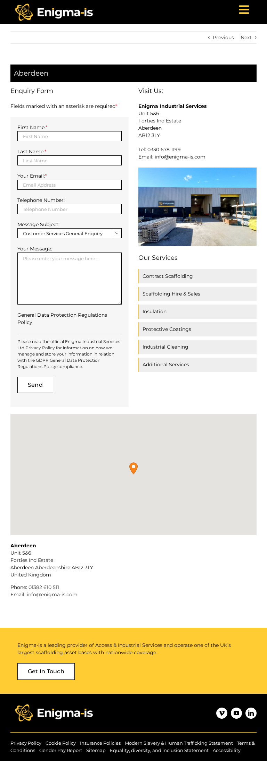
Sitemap (96, 750)
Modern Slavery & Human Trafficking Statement (179, 743)
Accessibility (227, 750)
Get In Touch (46, 671)
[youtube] (236, 713)
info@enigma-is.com (52, 594)
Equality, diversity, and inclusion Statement (159, 750)
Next (246, 37)
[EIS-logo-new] (53, 703)
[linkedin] (251, 713)
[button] (133, 468)
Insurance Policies (100, 743)
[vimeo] (221, 713)
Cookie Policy (61, 743)
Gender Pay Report (60, 750)
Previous (223, 37)
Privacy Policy (40, 347)
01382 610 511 (44, 587)
